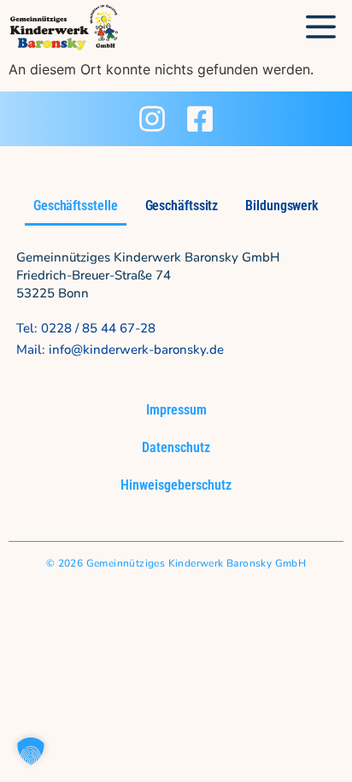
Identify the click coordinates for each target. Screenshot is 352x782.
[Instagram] (152, 118)
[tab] (75, 207)
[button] (321, 27)
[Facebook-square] (199, 118)
